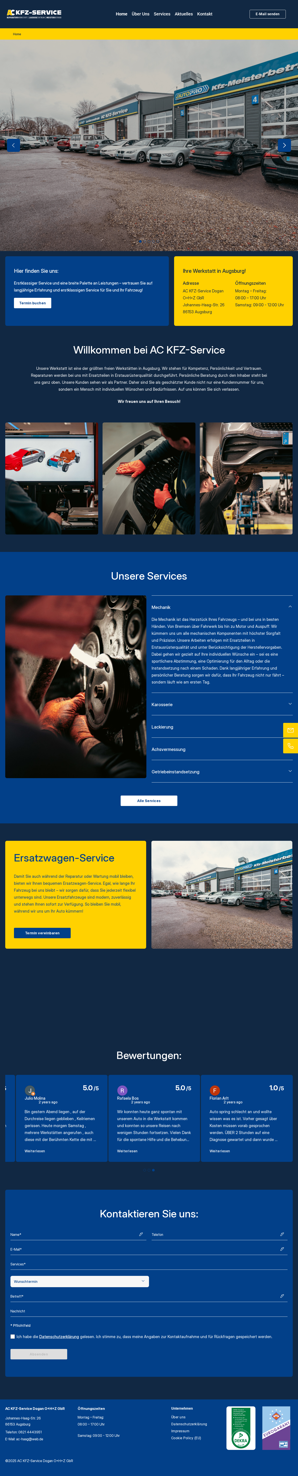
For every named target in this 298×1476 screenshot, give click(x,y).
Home (121, 14)
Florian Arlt (219, 1098)
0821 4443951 (30, 1432)
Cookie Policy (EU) (186, 1438)
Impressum (180, 1431)
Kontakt (204, 14)
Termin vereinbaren (42, 933)
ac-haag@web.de (29, 1439)
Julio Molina (35, 1098)
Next (284, 145)
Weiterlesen (35, 1151)
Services (162, 14)
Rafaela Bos (128, 1098)
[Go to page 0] (144, 1170)
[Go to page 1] (149, 1170)
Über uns (140, 14)
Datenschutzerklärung (59, 1336)
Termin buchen (32, 303)
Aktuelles (184, 14)
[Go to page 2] (153, 1170)
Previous (13, 145)
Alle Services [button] (149, 801)
